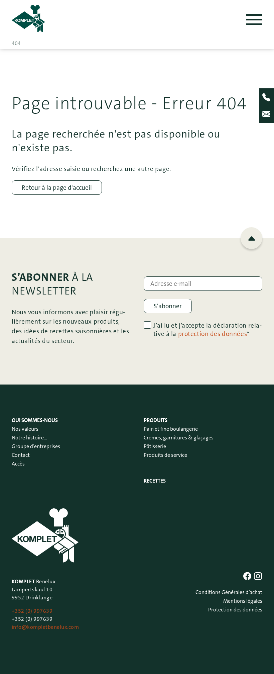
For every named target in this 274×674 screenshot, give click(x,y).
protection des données (212, 334)
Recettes (155, 480)
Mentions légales (242, 600)
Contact (21, 454)
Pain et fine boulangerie (171, 428)
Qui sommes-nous (35, 420)
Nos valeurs (25, 428)
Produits (155, 420)
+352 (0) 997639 (32, 610)
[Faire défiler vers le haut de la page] (251, 238)
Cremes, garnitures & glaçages (179, 437)
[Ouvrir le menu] (254, 19)
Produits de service (165, 454)
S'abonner (168, 306)
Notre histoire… (29, 437)
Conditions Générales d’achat (228, 592)
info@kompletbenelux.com (45, 626)
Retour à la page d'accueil (57, 187)
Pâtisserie (155, 446)
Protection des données (235, 609)
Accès (18, 463)
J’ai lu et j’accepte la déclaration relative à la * (207, 329)
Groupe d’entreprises (36, 446)
